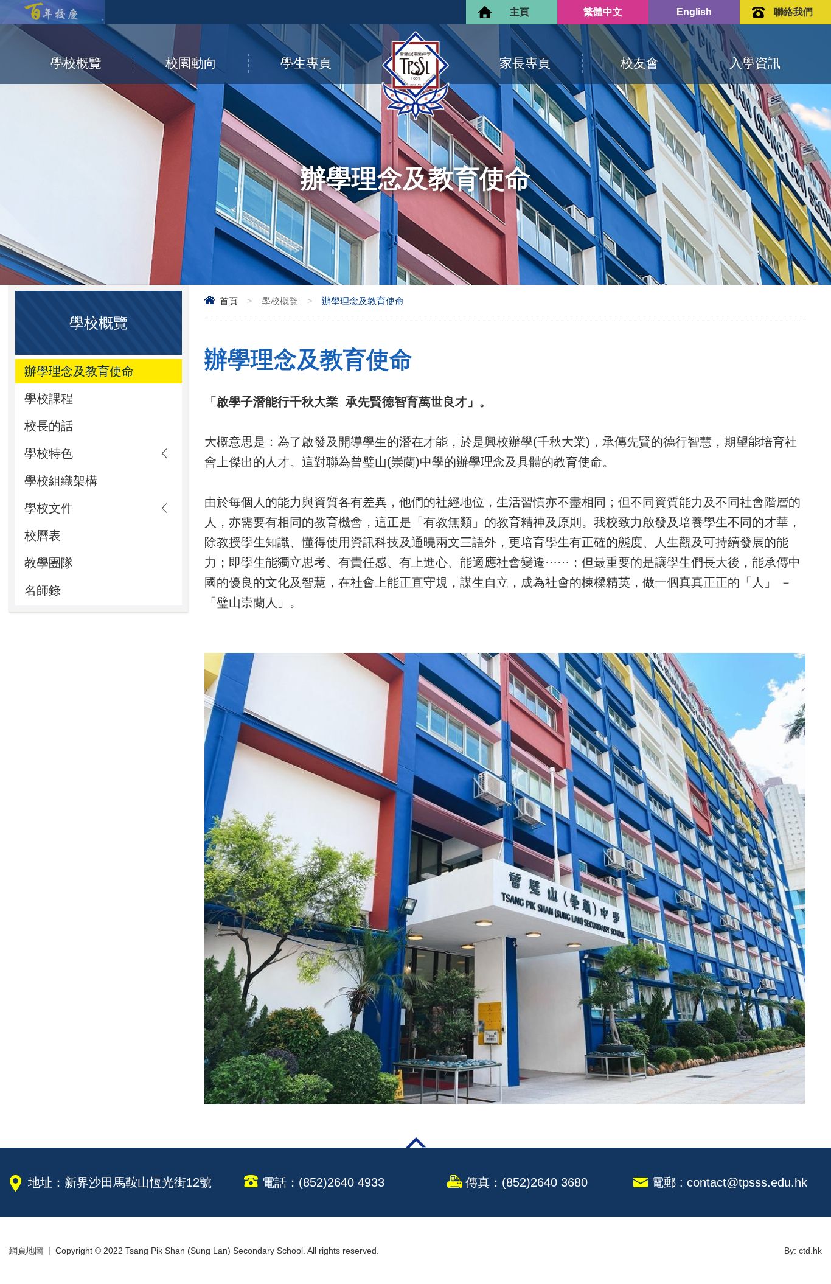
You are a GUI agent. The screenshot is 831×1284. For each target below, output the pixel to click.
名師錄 (42, 590)
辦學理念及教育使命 (79, 371)
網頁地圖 (26, 1250)
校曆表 (42, 535)
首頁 (229, 301)
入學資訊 (755, 63)
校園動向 (191, 63)
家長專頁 (525, 63)
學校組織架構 (60, 480)
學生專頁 (306, 63)
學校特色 (48, 453)
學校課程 (48, 398)
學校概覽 (76, 63)
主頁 (519, 12)
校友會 (640, 63)
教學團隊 (48, 563)
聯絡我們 (793, 12)
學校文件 (48, 508)
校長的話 (48, 426)
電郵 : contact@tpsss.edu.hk (729, 1182)
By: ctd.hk (803, 1250)
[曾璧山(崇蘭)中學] (415, 117)
